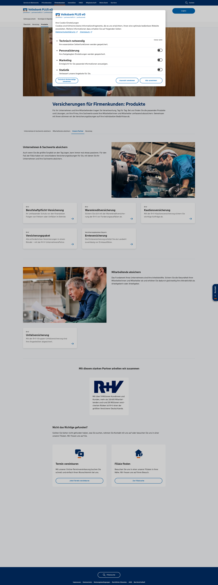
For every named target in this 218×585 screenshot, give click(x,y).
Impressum (85, 32)
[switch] (159, 50)
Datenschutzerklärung (66, 32)
